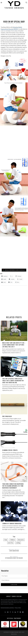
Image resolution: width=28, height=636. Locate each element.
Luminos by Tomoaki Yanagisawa (11, 523)
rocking (18, 543)
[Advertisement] (14, 15)
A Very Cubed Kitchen (14, 550)
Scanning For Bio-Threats (10, 450)
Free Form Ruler (7, 416)
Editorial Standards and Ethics (7, 607)
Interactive (21, 540)
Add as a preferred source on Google (15, 270)
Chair (5, 540)
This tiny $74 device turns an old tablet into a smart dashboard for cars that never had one (13, 380)
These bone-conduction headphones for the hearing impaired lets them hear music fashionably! (13, 486)
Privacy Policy (18, 607)
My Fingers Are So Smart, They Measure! (14, 557)
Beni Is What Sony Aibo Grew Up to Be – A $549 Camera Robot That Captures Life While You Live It (13, 345)
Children (12, 540)
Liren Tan (10, 543)
